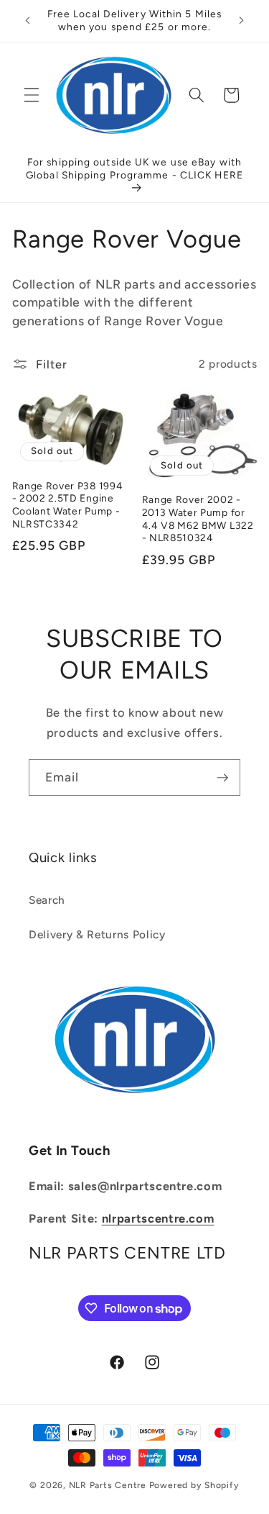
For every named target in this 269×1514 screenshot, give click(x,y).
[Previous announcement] (28, 21)
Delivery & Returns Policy (97, 934)
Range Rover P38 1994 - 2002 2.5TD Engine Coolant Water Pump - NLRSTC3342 (67, 505)
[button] (31, 95)
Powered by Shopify (194, 1485)
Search (47, 900)
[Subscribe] (222, 778)
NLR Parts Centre (107, 1485)
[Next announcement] (242, 21)
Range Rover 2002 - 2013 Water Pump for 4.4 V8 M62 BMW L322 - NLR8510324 (198, 518)
